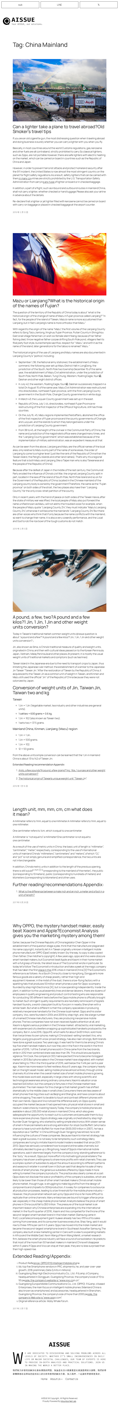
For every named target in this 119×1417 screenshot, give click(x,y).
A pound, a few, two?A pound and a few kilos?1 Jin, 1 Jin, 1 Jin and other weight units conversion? (51, 622)
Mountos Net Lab (68, 1401)
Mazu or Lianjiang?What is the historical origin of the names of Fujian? (58, 303)
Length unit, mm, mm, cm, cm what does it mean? (52, 811)
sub (20, 4)
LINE (59, 4)
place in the (45, 970)
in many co (25, 178)
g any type (49, 181)
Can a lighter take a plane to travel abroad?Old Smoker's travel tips (58, 129)
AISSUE (23, 20)
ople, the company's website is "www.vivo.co (49, 1280)
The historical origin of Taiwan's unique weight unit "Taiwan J (51, 778)
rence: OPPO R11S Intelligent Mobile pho (55, 1263)
